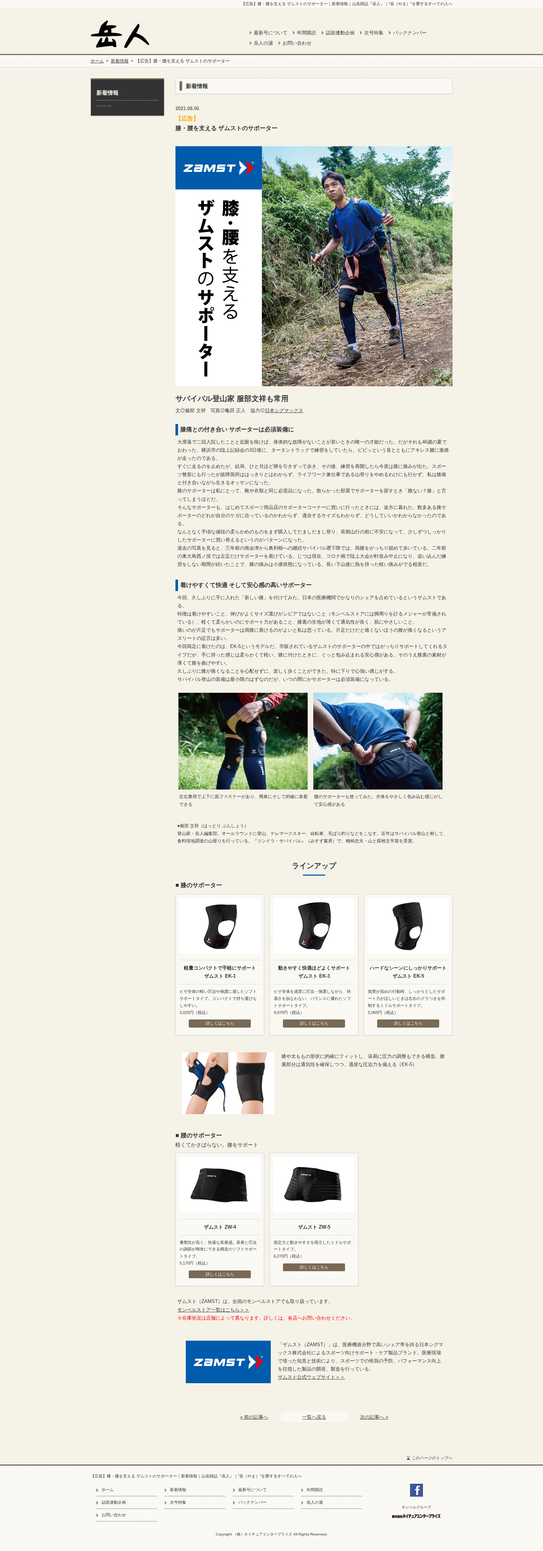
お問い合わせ (297, 43)
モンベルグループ (416, 1507)
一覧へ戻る (314, 1417)
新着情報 (120, 61)
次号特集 (373, 32)
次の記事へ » (374, 1417)
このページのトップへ (432, 1458)
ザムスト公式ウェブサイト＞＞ (311, 1377)
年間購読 (306, 32)
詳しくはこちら (220, 1023)
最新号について (270, 32)
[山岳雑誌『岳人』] (131, 33)
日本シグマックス (284, 410)
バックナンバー (410, 32)
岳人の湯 (263, 43)
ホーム (97, 61)
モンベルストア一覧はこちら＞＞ (213, 1310)
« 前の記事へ (254, 1417)
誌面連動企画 (340, 32)
